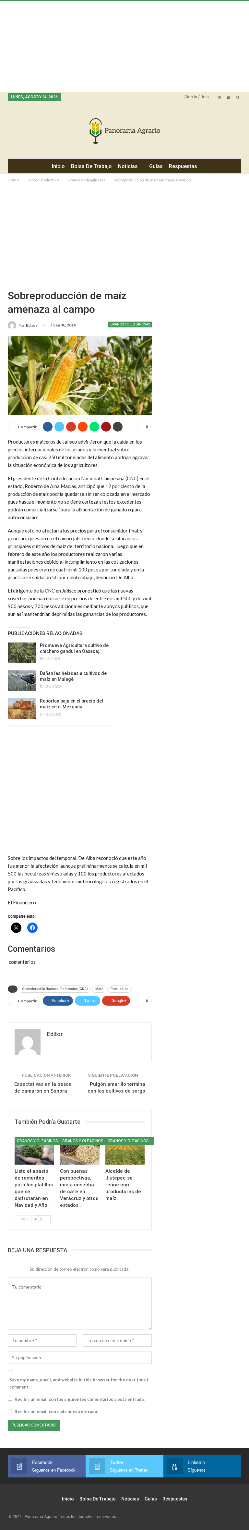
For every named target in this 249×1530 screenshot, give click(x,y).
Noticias (128, 166)
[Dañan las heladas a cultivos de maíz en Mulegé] (22, 680)
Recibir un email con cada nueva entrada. (56, 1411)
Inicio (58, 166)
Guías (156, 166)
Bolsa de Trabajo (91, 166)
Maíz (99, 989)
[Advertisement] (124, 46)
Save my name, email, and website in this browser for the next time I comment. (78, 1383)
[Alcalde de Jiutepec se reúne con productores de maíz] (125, 1151)
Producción (119, 989)
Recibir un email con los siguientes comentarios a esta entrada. (80, 1399)
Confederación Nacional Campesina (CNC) (55, 989)
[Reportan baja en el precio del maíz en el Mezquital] (22, 708)
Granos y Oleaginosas (130, 324)
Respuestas (183, 166)
